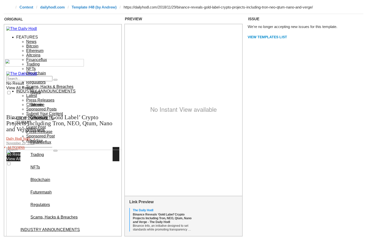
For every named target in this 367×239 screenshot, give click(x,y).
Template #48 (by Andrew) (94, 7)
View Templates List (267, 37)
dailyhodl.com (52, 7)
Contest (26, 7)
